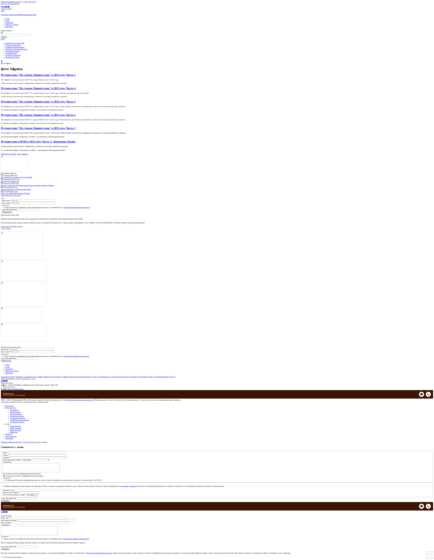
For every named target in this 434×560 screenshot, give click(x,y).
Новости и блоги (12, 25)
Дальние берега (16, 414)
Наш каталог (6, 227)
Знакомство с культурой (109, 377)
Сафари (40, 377)
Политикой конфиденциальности (77, 207)
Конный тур (135, 377)
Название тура (8, 490)
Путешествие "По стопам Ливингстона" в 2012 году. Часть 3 (38, 101)
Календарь (14, 43)
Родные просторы (17, 416)
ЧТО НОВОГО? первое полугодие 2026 (16, 177)
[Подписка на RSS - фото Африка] (14, 154)
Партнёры (9, 438)
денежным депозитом (128, 486)
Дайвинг (65, 377)
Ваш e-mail (6, 203)
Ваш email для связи (9, 520)
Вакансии (14, 432)
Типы (12, 45)
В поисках (13, 55)
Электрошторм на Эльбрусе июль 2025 (16, 189)
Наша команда (15, 426)
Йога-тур (152, 377)
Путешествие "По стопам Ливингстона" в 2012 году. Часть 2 (38, 114)
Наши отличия (15, 428)
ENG (3, 11)
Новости (8, 434)
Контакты (9, 27)
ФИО (5, 453)
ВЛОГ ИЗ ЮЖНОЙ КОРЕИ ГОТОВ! (15, 194)
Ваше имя (6, 201)
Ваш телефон (6, 523)
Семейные (14, 47)
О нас (7, 21)
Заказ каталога (11, 436)
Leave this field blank (10, 210)
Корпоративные (163, 377)
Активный (12, 51)
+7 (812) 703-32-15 (29, 2)
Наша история (15, 430)
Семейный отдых (30, 377)
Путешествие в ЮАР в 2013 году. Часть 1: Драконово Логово (38, 141)
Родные (12, 57)
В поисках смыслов (17, 418)
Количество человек (11, 492)
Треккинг (19, 377)
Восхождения (15, 412)
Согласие (6, 205)
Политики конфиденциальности (80, 400)
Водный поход (85, 377)
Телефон (6, 458)
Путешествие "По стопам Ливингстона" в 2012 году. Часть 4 (38, 88)
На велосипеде (124, 377)
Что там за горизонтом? (10, 181)
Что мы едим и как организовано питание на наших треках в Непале (27, 185)
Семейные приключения (19, 420)
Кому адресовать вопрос (12, 460)
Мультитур (145, 377)
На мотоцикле (56, 377)
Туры (7, 19)
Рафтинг (47, 377)
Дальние (11, 53)
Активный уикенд (8, 377)
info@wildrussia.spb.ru (11, 2)
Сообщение (7, 462)
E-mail (6, 455)
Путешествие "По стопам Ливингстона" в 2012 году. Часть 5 (38, 74)
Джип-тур (96, 377)
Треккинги (14, 410)
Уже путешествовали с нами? (14, 495)
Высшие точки (16, 49)
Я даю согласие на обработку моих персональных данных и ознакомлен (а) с (47, 207)
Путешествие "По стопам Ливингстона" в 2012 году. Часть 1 (38, 128)
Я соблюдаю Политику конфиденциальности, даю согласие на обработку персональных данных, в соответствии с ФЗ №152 (53, 480)
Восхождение (74, 377)
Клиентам (9, 23)
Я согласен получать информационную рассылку (22, 474)
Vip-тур (172, 377)
